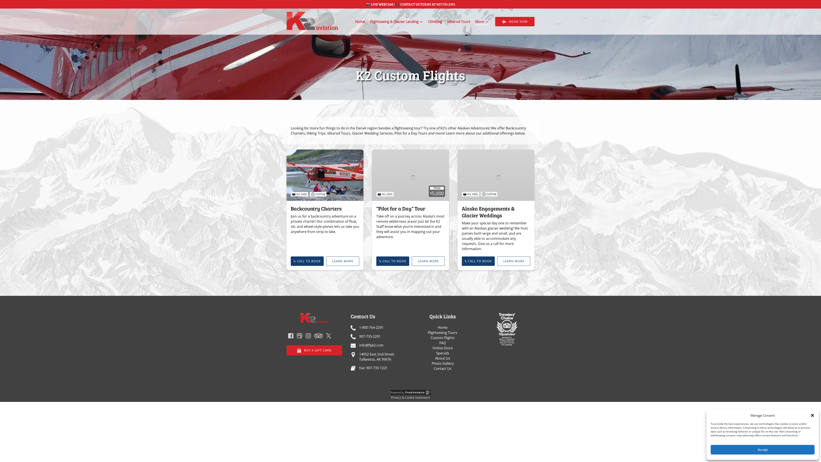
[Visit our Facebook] (290, 335)
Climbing (435, 21)
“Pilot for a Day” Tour (400, 208)
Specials (442, 353)
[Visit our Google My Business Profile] (299, 335)
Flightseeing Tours (442, 332)
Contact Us (443, 368)
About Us (442, 358)
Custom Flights (443, 337)
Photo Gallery (443, 363)
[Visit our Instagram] (308, 335)
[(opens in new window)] (507, 315)
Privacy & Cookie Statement (410, 397)
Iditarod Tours (458, 21)
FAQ (442, 343)
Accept (763, 450)
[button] (812, 415)
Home (360, 21)
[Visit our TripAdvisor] (318, 335)
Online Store (443, 348)
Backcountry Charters (316, 208)
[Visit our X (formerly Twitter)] (328, 335)
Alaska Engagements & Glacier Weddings (488, 212)
